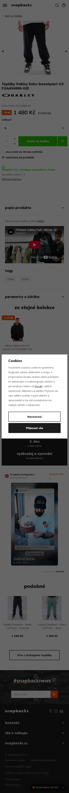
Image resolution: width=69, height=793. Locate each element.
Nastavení (34, 416)
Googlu (39, 386)
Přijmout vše (34, 428)
